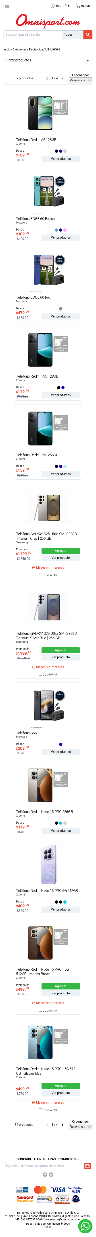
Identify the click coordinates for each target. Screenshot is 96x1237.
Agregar (61, 550)
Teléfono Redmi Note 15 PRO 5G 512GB (47, 891)
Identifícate (63, 6)
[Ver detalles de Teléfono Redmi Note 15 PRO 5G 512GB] (48, 864)
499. (22, 989)
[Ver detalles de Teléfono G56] (48, 706)
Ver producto (61, 557)
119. (22, 391)
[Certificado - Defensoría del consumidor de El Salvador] (76, 1198)
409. (22, 906)
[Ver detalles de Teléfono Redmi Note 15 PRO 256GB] (48, 785)
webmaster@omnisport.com (63, 1219)
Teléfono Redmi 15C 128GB (37, 376)
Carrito (86, 6)
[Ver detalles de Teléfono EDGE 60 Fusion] (48, 192)
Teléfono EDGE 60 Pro (33, 297)
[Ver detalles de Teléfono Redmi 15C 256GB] (48, 428)
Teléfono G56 (26, 733)
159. (22, 470)
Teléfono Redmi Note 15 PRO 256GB (44, 812)
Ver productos (61, 159)
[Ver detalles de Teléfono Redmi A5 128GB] (48, 113)
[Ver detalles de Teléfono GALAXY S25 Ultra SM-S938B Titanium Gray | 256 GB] (48, 507)
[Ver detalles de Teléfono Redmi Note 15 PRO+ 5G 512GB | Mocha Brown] (48, 943)
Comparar (49, 575)
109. (22, 155)
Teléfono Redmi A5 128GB (36, 140)
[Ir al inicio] (48, 21)
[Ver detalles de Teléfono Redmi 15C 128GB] (48, 350)
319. (22, 827)
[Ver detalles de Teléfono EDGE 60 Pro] (48, 271)
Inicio (7, 49)
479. (22, 312)
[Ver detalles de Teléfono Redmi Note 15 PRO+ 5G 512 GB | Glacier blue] (48, 1042)
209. (22, 748)
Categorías (19, 49)
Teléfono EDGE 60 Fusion (35, 219)
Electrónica (36, 49)
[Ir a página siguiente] (62, 78)
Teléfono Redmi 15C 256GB (37, 455)
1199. (23, 553)
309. (22, 234)
